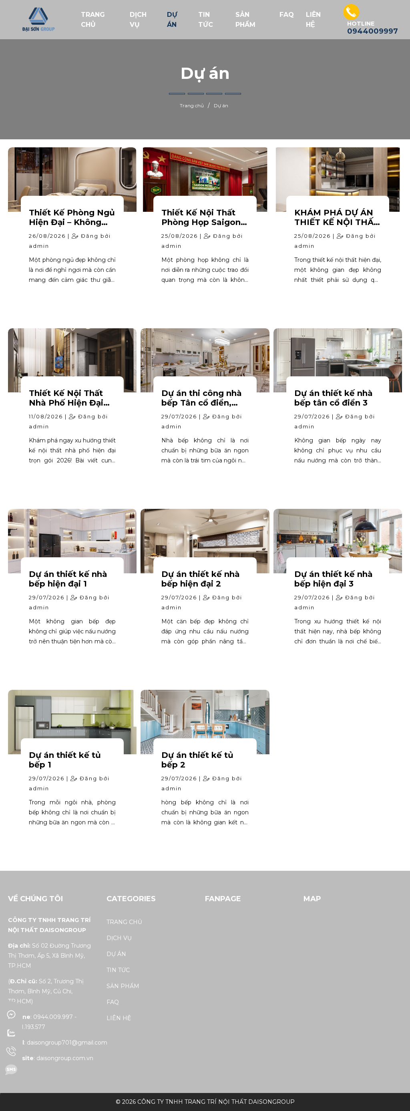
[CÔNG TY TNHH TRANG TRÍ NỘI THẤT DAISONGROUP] (37, 19)
